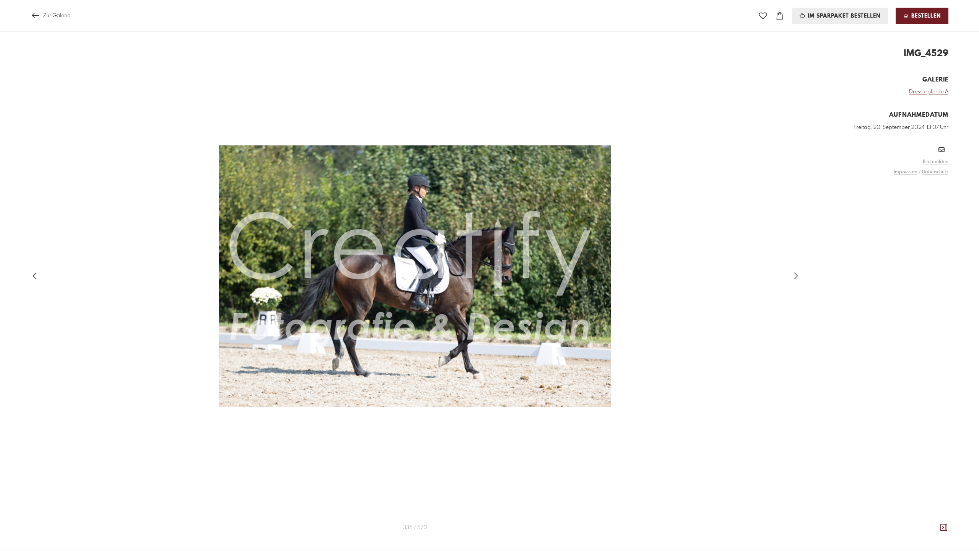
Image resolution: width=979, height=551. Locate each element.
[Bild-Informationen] (943, 527)
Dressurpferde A (928, 92)
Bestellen (925, 16)
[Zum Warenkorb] (779, 16)
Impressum (905, 172)
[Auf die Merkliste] (763, 16)
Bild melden (935, 162)
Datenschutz (935, 172)
